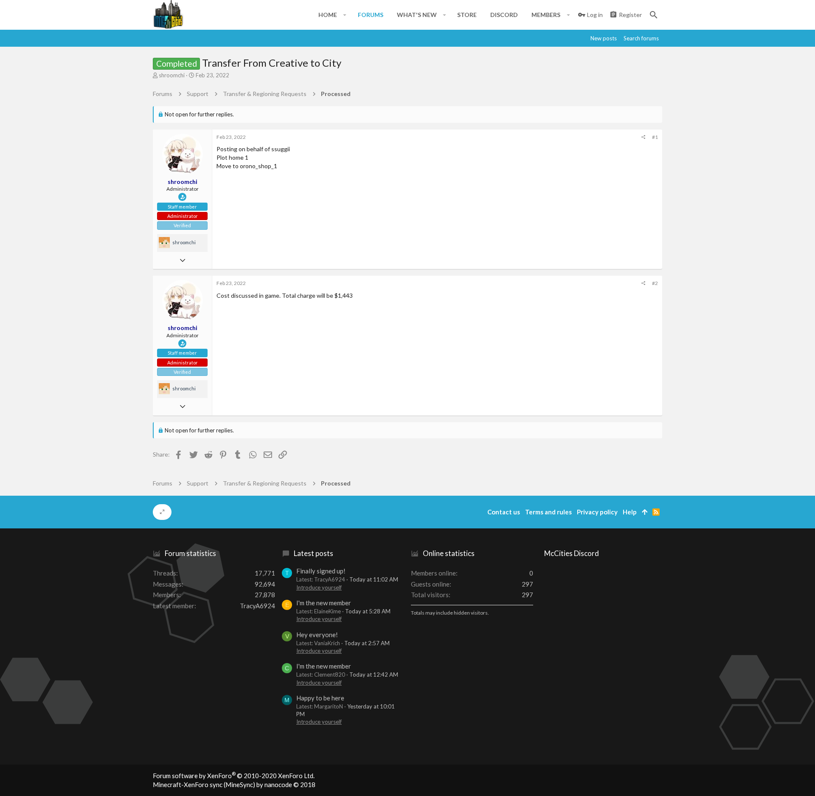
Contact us (503, 512)
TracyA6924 (257, 606)
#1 (655, 137)
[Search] (653, 14)
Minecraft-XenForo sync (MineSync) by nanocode (234, 784)
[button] (345, 15)
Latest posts (313, 553)
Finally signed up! (321, 571)
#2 (655, 283)
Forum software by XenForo (234, 775)
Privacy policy (597, 512)
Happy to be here (320, 698)
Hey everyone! (317, 634)
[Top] (644, 512)
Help (630, 512)
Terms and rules (548, 512)
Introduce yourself (319, 587)
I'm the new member (323, 603)
